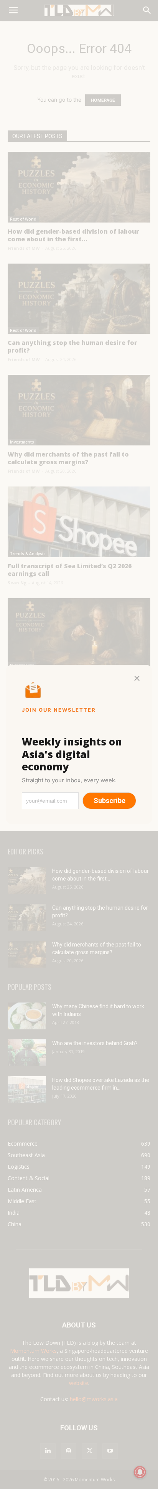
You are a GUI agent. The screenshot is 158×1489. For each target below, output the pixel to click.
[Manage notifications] (140, 1472)
